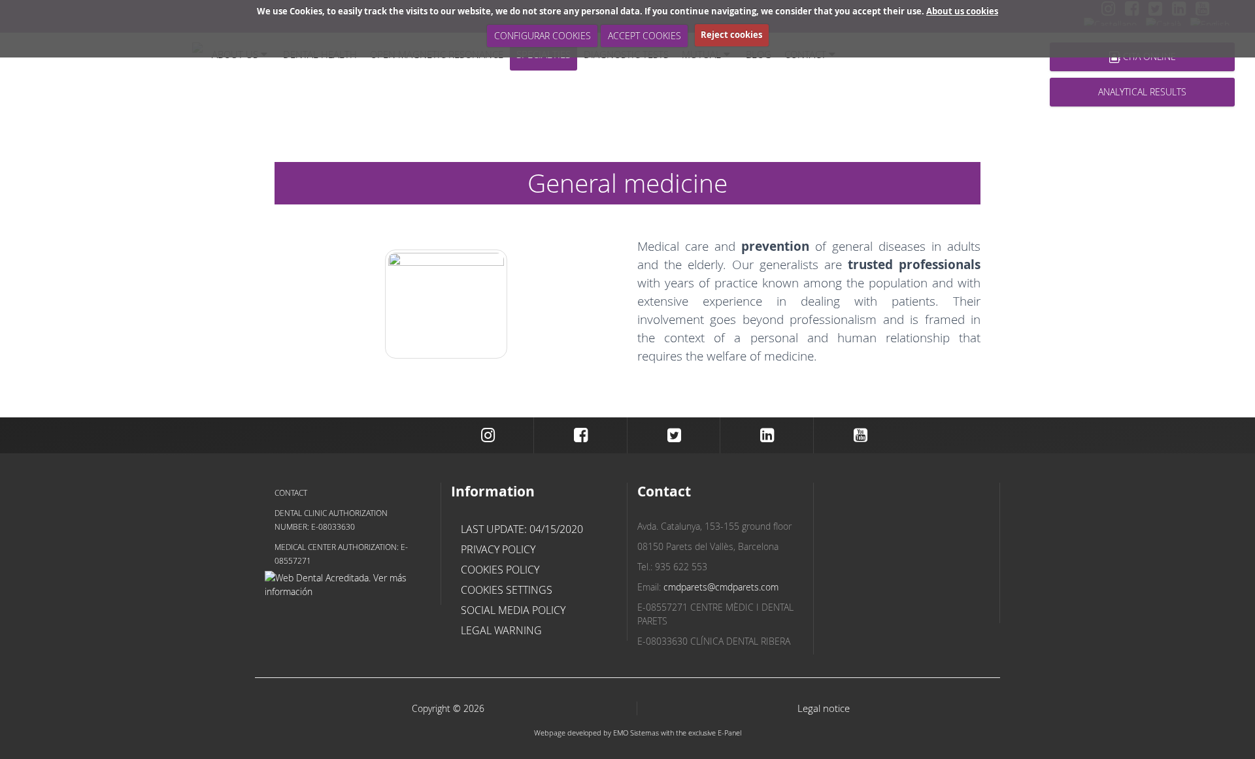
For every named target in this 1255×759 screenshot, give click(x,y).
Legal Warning (501, 630)
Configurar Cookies (542, 35)
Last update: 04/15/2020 (522, 529)
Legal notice (823, 708)
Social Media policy (513, 610)
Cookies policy (500, 569)
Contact (291, 492)
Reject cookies (731, 34)
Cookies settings (506, 590)
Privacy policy (498, 549)
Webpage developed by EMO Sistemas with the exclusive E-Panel (637, 732)
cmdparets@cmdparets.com (720, 587)
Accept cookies (644, 35)
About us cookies (962, 11)
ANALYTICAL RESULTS (1142, 92)
